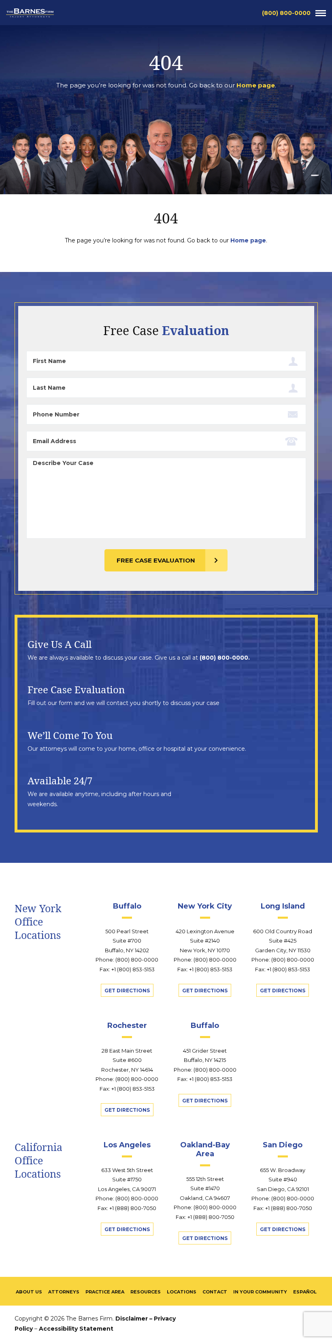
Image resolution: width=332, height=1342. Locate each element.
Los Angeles (127, 1144)
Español (305, 1292)
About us (29, 1292)
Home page (255, 85)
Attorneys (63, 1292)
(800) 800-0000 (286, 13)
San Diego (282, 1144)
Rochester (127, 1025)
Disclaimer (131, 1318)
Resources (145, 1292)
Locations (181, 1292)
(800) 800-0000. (225, 657)
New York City (205, 906)
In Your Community (260, 1292)
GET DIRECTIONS (127, 990)
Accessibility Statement (76, 1328)
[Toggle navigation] (320, 13)
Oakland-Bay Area (205, 1149)
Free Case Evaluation (156, 560)
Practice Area (104, 1292)
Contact (214, 1292)
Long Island (283, 906)
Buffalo (127, 906)
